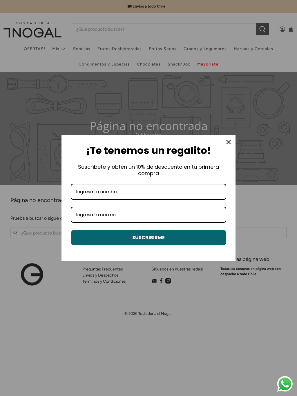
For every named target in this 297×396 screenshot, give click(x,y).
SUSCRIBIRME (148, 237)
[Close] (229, 142)
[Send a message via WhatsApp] (285, 384)
